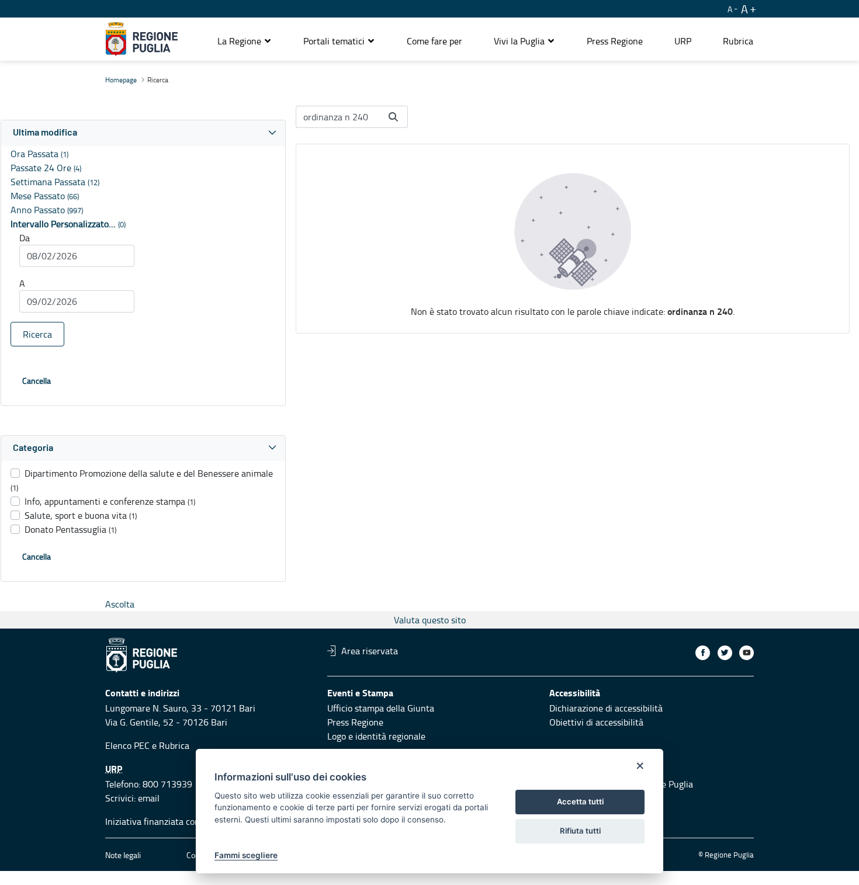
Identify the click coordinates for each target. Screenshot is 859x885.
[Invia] (393, 116)
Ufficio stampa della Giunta (380, 708)
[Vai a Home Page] (142, 39)
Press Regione (355, 722)
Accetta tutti (580, 801)
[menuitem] (434, 41)
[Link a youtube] (746, 652)
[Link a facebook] (702, 652)
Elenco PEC (127, 745)
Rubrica (174, 745)
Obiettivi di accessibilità (596, 722)
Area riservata (369, 650)
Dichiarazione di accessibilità (606, 708)
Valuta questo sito (430, 619)
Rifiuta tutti (580, 830)
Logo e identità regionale (376, 736)
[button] (244, 41)
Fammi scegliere (246, 855)
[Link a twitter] (725, 652)
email (149, 798)
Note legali (123, 854)
